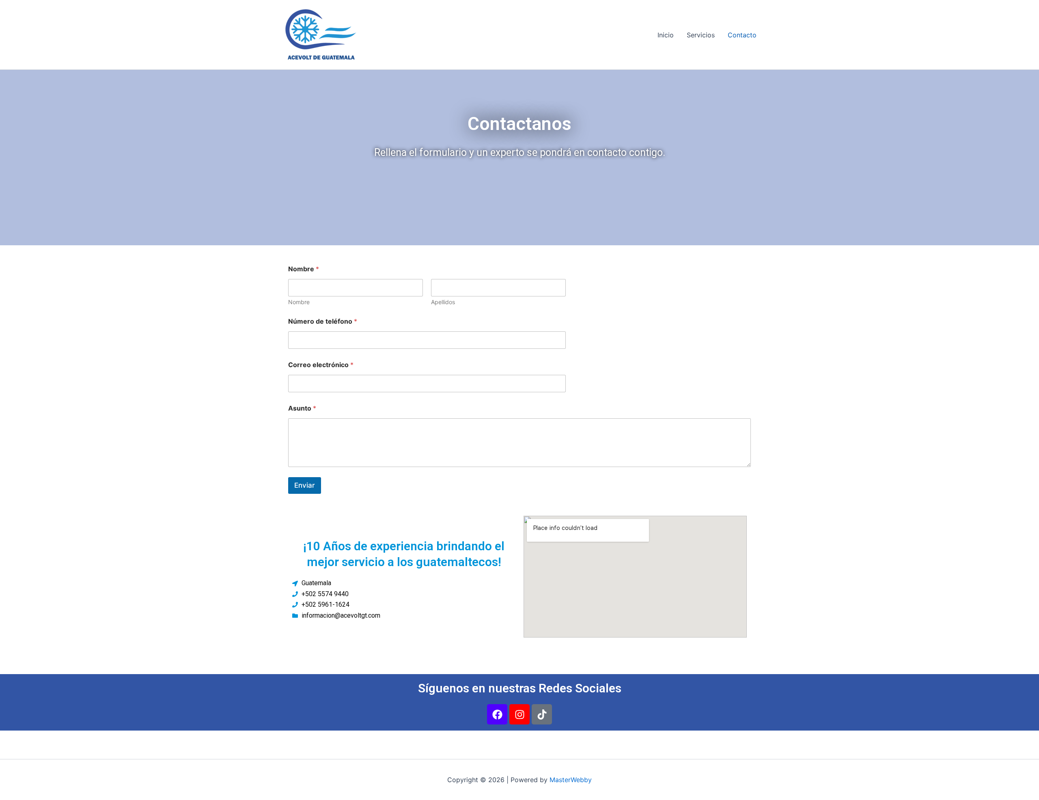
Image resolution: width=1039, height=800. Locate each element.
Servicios (701, 35)
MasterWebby (571, 780)
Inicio (665, 35)
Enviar (304, 485)
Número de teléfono (322, 321)
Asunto (302, 408)
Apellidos (443, 301)
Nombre (299, 301)
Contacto (742, 35)
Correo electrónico (321, 365)
